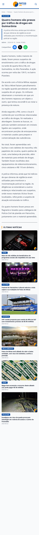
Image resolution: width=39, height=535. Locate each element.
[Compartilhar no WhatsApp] (25, 47)
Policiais (9, 12)
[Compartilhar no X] (20, 47)
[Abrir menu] (3, 4)
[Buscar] (35, 4)
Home (3, 12)
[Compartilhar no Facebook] (15, 47)
